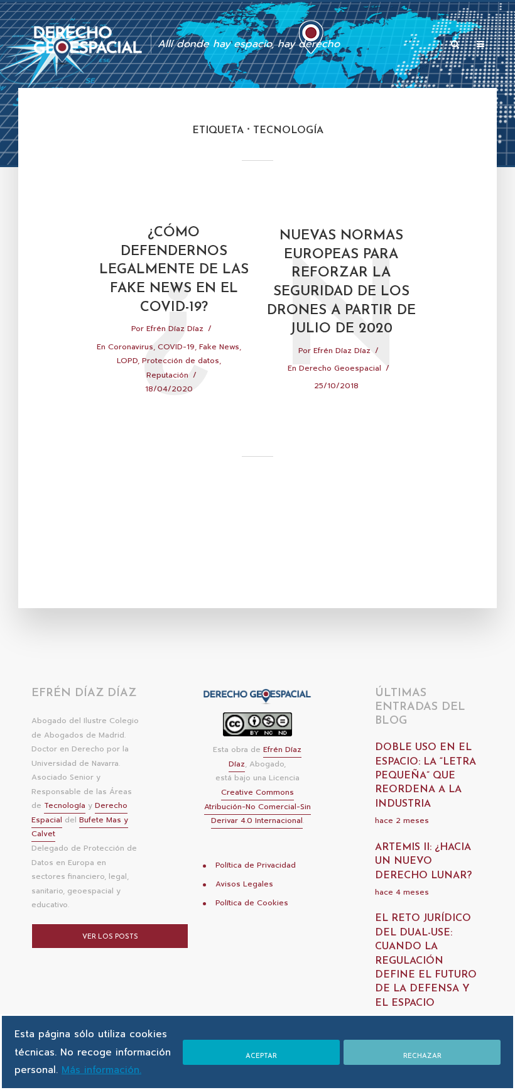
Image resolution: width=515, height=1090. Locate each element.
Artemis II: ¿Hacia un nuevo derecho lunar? (423, 861)
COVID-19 (176, 346)
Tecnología (64, 805)
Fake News (219, 346)
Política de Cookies (251, 902)
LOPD (127, 360)
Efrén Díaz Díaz (174, 328)
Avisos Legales (244, 884)
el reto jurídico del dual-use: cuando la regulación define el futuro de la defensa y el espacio (426, 960)
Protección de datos (180, 360)
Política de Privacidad (255, 865)
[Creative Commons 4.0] (257, 728)
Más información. (101, 1070)
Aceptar (261, 1056)
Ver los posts (110, 937)
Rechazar (422, 1056)
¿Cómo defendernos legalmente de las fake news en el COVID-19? (174, 270)
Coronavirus (130, 346)
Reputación (167, 375)
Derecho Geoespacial (340, 368)
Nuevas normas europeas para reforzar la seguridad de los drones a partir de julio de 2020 (341, 282)
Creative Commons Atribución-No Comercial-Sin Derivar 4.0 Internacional (257, 806)
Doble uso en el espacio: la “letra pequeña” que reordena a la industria (425, 776)
